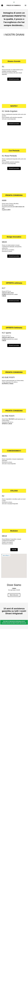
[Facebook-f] (2, 5)
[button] (25, 5)
